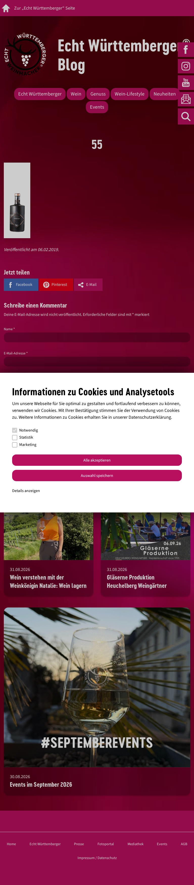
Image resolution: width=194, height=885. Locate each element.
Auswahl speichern (97, 475)
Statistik (26, 437)
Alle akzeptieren (97, 460)
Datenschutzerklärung (150, 417)
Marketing (27, 444)
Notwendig (28, 430)
